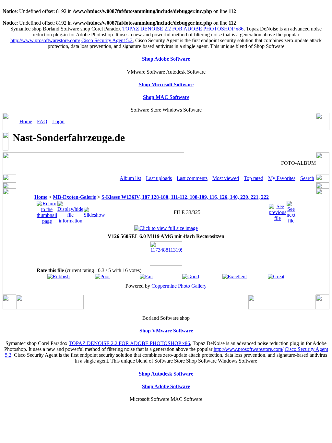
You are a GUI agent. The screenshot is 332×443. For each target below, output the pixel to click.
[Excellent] (234, 276)
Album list (130, 178)
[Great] (276, 276)
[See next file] (291, 210)
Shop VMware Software (166, 330)
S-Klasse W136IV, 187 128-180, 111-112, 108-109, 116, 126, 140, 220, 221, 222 (185, 197)
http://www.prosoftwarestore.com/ (45, 40)
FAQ (42, 121)
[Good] (190, 276)
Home (25, 121)
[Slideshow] (94, 210)
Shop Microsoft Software (166, 84)
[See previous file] (277, 210)
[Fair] (146, 276)
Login (58, 121)
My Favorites (281, 178)
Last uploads (159, 178)
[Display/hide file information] (70, 210)
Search (307, 178)
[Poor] (102, 276)
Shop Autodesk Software (166, 374)
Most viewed (225, 178)
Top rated (253, 178)
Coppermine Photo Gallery (179, 286)
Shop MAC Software (166, 97)
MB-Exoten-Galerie (74, 197)
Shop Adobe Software (166, 59)
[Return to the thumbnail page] (47, 210)
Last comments (192, 178)
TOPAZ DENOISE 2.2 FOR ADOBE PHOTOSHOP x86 (182, 28)
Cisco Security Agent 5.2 (107, 40)
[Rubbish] (58, 276)
